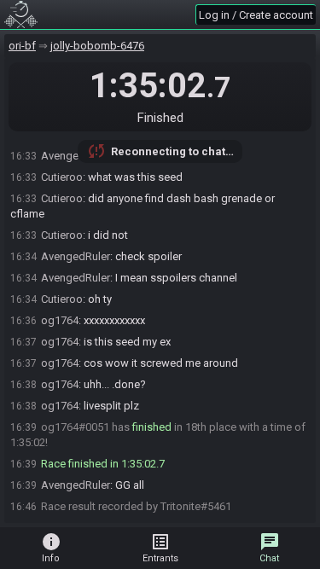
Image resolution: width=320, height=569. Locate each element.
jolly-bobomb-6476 (97, 45)
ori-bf (22, 45)
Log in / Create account (256, 15)
